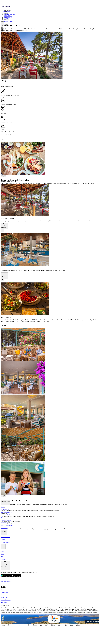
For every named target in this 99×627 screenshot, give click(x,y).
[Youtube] (3, 587)
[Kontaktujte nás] (2, 27)
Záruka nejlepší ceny (6, 581)
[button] (51, 10)
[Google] (6, 576)
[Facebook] (1, 587)
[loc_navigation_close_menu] (2, 22)
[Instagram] (5, 587)
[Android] (16, 576)
